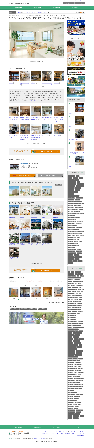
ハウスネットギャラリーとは (69, 0)
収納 (79, 287)
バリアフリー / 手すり (78, 207)
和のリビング (71, 241)
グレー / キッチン (77, 396)
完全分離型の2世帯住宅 (72, 249)
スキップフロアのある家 (79, 203)
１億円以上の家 (71, 193)
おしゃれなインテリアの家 (73, 225)
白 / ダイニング (71, 386)
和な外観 (80, 241)
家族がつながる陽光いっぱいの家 (25, 216)
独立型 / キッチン (71, 283)
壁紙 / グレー (75, 368)
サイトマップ (72, 431)
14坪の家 (70, 239)
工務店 (39, 12)
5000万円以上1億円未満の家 (73, 191)
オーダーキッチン (79, 251)
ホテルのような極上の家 (36, 229)
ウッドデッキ (73, 293)
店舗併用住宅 (79, 253)
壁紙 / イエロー (77, 370)
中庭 (82, 289)
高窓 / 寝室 (75, 408)
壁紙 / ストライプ (81, 372)
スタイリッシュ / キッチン (73, 400)
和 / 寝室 (79, 404)
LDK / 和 (75, 366)
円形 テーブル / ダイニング (73, 392)
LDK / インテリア (78, 362)
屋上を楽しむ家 (78, 227)
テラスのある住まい (72, 227)
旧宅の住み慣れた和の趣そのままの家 (14, 244)
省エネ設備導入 (71, 233)
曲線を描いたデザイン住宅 (47, 244)
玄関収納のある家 (80, 221)
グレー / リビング (79, 384)
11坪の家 (70, 237)
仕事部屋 (77, 305)
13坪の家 (74, 237)
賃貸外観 (70, 315)
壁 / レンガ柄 (75, 374)
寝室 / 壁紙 (75, 404)
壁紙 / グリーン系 (71, 370)
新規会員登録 (68, 3)
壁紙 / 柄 (75, 372)
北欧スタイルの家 (79, 223)
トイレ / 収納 (75, 327)
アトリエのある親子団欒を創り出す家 (14, 230)
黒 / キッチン (71, 398)
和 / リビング (71, 378)
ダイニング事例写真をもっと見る (36, 143)
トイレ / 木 (76, 329)
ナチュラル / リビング (72, 384)
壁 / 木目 (70, 374)
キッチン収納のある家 (72, 221)
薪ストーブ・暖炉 (71, 309)
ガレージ (80, 297)
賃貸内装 (74, 313)
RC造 (72, 211)
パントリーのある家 (72, 223)
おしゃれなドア (74, 311)
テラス (70, 291)
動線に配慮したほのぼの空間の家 (58, 230)
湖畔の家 (11, 83)
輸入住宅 (82, 213)
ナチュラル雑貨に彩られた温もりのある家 (25, 230)
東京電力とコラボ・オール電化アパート (25, 244)
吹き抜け (78, 291)
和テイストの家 (76, 211)
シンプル (80, 299)
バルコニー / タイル (72, 350)
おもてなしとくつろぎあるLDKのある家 (36, 244)
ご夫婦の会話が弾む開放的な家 (47, 216)
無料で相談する (56, 7)
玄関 (78, 275)
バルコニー (74, 291)
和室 (78, 239)
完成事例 (19, 12)
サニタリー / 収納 (79, 323)
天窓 (82, 291)
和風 (72, 299)
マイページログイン (80, 3)
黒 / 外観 (74, 315)
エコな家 (77, 229)
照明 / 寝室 (77, 406)
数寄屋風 (74, 303)
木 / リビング (82, 378)
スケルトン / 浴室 (77, 325)
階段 (80, 293)
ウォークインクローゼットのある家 (74, 217)
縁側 (77, 293)
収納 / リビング (71, 382)
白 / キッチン (71, 396)
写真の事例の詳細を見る (36, 61)
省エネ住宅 (76, 231)
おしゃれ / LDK (71, 360)
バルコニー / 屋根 (79, 352)
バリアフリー (71, 205)
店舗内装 (70, 313)
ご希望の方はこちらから (34, 100)
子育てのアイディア (72, 247)
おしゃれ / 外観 (77, 271)
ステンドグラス (78, 309)
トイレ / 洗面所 (71, 325)
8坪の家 (73, 235)
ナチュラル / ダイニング (78, 386)
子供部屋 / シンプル (72, 410)
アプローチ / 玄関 (77, 277)
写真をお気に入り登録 (50, 175)
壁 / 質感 (79, 374)
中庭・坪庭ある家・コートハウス (74, 195)
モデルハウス (76, 209)
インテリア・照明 (78, 307)
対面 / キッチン (80, 281)
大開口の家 (77, 213)
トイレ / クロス (81, 327)
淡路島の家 (56, 83)
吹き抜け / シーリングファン (73, 356)
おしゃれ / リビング (79, 380)
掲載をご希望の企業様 (65, 433)
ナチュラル (76, 299)
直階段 (70, 295)
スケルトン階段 (71, 297)
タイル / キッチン (71, 402)
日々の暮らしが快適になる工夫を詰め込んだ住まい (58, 119)
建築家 (46, 12)
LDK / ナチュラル (71, 362)
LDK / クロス (71, 366)
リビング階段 (80, 295)
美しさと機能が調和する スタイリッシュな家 (24, 137)
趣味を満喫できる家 (72, 197)
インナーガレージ (71, 245)
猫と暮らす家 (45, 135)
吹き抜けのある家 (71, 213)
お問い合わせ (81, 0)
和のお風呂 (76, 241)
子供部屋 (77, 245)
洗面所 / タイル (80, 321)
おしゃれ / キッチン (72, 394)
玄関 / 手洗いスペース (72, 323)
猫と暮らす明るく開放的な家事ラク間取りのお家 (35, 137)
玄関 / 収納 (76, 331)
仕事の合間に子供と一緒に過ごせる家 (58, 216)
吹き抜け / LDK (77, 360)
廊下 (77, 303)
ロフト (79, 289)
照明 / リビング (77, 382)
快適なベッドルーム (79, 201)
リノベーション (80, 435)
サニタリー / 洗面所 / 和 (72, 319)
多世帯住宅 (79, 249)
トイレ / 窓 (70, 327)
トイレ (70, 287)
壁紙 (72, 307)
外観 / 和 (70, 275)
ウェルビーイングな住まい (74, 139)
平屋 (69, 211)
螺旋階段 (76, 297)
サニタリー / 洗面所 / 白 (72, 317)
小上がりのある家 (71, 203)
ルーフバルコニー (71, 354)
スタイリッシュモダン (77, 301)
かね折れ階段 (74, 295)
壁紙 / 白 (79, 366)
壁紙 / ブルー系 (80, 368)
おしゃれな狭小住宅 (78, 233)
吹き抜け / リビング (76, 376)
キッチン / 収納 (71, 331)
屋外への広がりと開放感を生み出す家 (14, 216)
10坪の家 (81, 235)
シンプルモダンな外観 (78, 273)
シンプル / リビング (72, 380)
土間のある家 (77, 199)
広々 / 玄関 (76, 358)
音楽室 (70, 307)
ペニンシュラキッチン (72, 253)
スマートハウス (71, 231)
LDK (74, 279)
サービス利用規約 (44, 433)
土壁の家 (33, 83)
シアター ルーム (71, 199)
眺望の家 (70, 166)
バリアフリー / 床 (71, 207)
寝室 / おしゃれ (77, 402)
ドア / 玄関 (82, 275)
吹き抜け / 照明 (71, 358)
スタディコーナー (71, 305)
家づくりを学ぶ (75, 7)
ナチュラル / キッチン (79, 394)
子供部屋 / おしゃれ (72, 412)
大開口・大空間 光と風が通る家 (47, 230)
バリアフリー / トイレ (77, 205)
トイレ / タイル (71, 329)
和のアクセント (71, 243)
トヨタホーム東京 (25, 166)
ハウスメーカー (30, 12)
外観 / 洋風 (74, 275)
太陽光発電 (81, 231)
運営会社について (80, 431)
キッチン (74, 281)
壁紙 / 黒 (70, 368)
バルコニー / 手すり (79, 350)
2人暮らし (81, 209)
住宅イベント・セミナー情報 (78, 433)
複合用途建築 (80, 311)
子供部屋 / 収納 (78, 412)
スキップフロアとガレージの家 (14, 258)
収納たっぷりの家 (71, 215)
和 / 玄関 (81, 358)
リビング (78, 279)
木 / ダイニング (79, 388)
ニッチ (70, 311)
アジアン (70, 303)
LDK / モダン (71, 364)
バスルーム (73, 285)
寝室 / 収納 (70, 404)
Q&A (77, 0)
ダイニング (70, 281)
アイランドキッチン (72, 251)
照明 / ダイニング (71, 390)
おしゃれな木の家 (71, 229)
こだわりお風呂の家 (79, 197)
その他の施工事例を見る (36, 263)
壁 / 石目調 (70, 376)
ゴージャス (70, 301)
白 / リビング (76, 378)
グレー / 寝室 (71, 408)
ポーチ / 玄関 (71, 279)
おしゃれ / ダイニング (72, 388)
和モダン (76, 243)
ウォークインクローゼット (73, 289)
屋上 (69, 299)
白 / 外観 (72, 271)
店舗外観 (78, 313)
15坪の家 (74, 239)
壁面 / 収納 (81, 331)
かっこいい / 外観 (71, 273)
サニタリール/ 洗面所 (79, 285)
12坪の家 (78, 237)
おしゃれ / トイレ (75, 287)
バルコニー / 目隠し (72, 352)
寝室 (76, 283)
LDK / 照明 (75, 364)
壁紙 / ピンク (71, 372)
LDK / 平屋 (80, 364)
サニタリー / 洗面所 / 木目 (73, 321)
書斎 (80, 303)
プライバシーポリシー (54, 433)
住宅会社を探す (37, 7)
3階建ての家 (70, 209)
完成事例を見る (18, 7)
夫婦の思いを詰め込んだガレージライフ (36, 216)
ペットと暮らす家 (71, 201)
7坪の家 (70, 235)
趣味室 (81, 305)
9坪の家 (77, 235)
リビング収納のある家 (72, 219)
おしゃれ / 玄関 (71, 277)
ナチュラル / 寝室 (71, 406)
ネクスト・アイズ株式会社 (39, 438)
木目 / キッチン (76, 398)
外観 (69, 271)
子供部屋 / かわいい (79, 410)
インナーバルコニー (79, 354)
